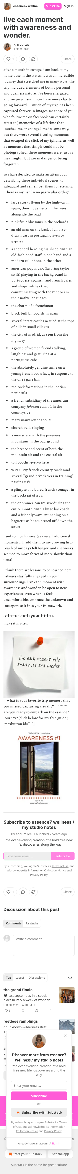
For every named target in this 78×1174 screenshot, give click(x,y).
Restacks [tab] (32, 923)
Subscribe (53, 6)
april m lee (21, 44)
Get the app (60, 1154)
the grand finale (17, 990)
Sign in (69, 6)
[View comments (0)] (23, 59)
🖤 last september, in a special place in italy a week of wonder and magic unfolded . (26, 997)
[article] (39, 1000)
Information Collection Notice (47, 870)
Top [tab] (8, 978)
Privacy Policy (53, 1131)
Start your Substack (27, 1154)
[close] (65, 1035)
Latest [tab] (19, 978)
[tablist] (22, 923)
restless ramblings (20, 1021)
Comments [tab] (13, 923)
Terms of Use (60, 866)
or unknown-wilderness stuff (24, 1027)
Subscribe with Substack (42, 1112)
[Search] (70, 977)
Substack (17, 1165)
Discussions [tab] (37, 978)
